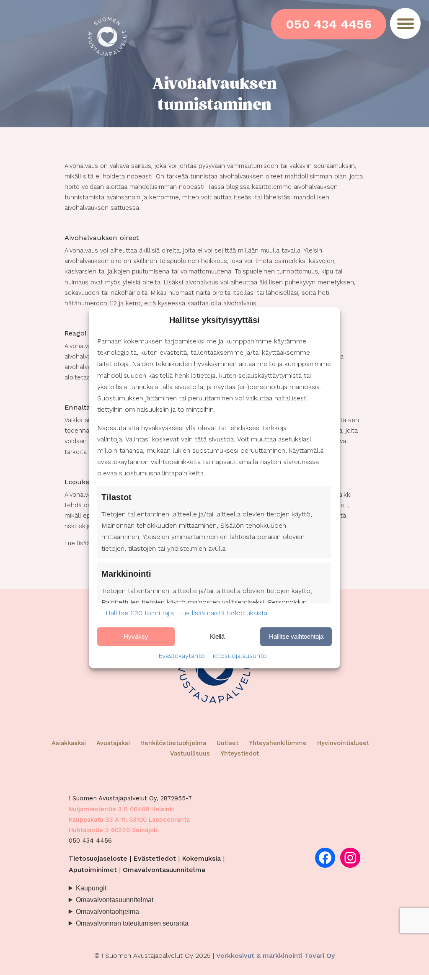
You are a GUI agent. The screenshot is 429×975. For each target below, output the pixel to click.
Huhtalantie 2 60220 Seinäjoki (114, 830)
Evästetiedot (154, 858)
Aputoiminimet (93, 870)
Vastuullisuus (190, 753)
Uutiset (227, 743)
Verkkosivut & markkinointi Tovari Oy (275, 956)
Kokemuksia (201, 858)
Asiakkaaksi (69, 743)
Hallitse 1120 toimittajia (140, 613)
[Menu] (405, 23)
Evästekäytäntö (181, 656)
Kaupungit (91, 888)
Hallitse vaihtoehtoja (296, 636)
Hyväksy (136, 636)
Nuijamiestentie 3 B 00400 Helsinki (122, 809)
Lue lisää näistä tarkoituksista (222, 613)
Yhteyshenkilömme (278, 743)
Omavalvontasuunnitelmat (114, 899)
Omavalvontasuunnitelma (164, 870)
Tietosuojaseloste (98, 858)
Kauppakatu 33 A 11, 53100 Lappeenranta (129, 819)
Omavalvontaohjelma (107, 911)
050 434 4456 (329, 24)
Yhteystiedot (239, 753)
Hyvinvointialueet (343, 743)
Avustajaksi (113, 743)
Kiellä (217, 636)
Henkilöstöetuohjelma (173, 743)
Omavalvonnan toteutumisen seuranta (132, 923)
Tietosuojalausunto (238, 656)
